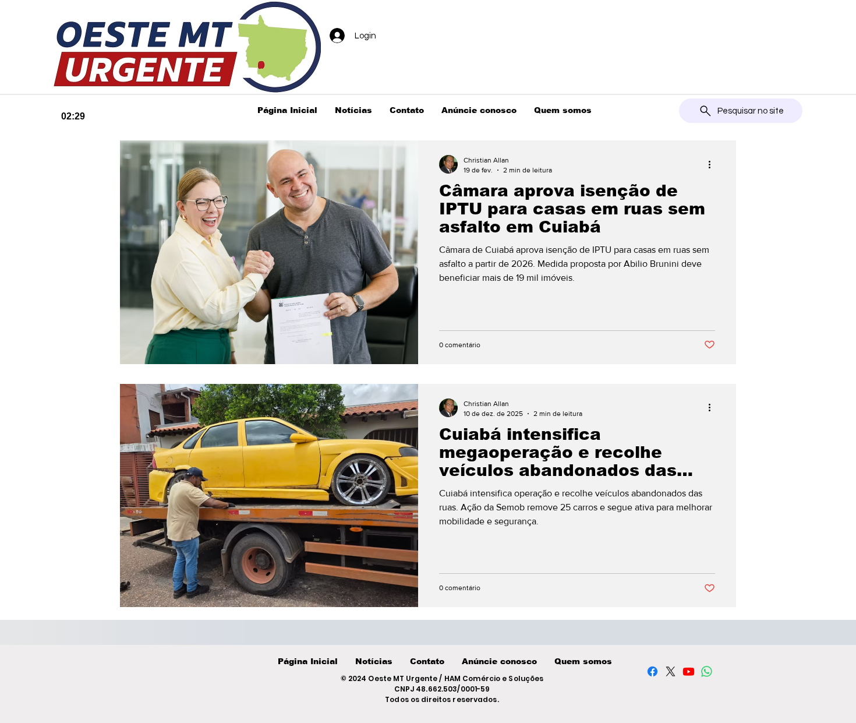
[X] (670, 671)
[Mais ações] (713, 164)
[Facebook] (652, 671)
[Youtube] (688, 671)
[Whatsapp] (706, 671)
